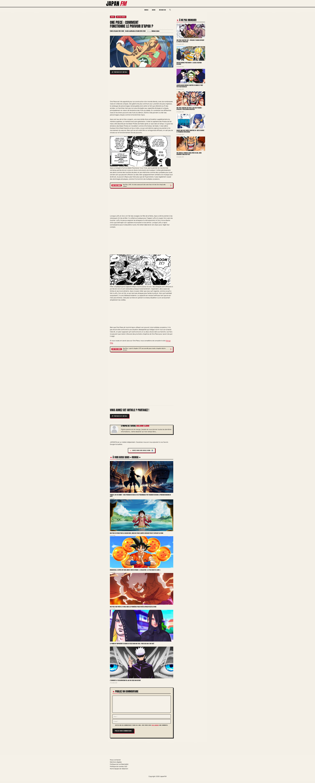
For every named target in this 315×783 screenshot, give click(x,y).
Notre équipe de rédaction (119, 769)
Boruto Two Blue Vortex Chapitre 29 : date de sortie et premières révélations (190, 131)
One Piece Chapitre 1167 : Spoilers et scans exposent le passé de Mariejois (190, 40)
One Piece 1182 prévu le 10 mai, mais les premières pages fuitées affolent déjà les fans (133, 606)
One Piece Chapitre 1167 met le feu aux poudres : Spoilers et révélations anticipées (189, 108)
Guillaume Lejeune (142, 426)
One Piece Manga (121, 17)
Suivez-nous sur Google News (141, 450)
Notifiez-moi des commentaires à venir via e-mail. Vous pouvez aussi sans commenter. (141, 725)
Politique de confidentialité (119, 764)
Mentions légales (116, 762)
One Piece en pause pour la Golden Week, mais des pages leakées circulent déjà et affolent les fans (136, 533)
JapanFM (163, 776)
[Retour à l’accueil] (116, 3)
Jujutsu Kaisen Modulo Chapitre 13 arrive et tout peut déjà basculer (190, 86)
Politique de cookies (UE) (118, 766)
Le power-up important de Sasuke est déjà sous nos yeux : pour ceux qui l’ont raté (132, 643)
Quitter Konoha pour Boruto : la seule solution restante (189, 63)
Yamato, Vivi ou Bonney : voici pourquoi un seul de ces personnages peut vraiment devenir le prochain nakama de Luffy (140, 495)
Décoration (162, 10)
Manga (146, 10)
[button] (170, 9)
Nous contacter (115, 760)
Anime (154, 10)
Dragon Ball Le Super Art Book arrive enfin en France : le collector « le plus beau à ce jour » (135, 570)
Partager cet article (120, 72)
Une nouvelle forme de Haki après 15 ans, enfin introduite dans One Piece (189, 153)
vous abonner (155, 725)
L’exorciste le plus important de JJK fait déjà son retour (125, 680)
